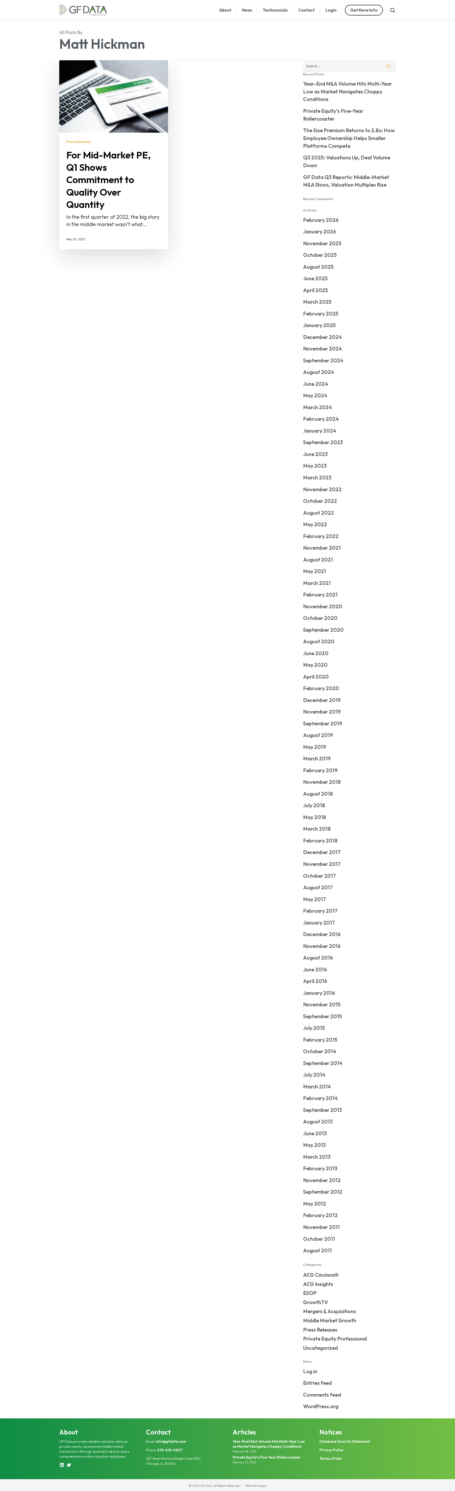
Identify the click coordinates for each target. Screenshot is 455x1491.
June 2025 (315, 278)
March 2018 (317, 828)
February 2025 (320, 313)
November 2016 (322, 946)
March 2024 (317, 407)
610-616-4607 (170, 1450)
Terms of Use (330, 1458)
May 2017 (314, 899)
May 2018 (314, 817)
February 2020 (321, 688)
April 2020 (316, 676)
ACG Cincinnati (320, 1275)
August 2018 (318, 793)
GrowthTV (315, 1302)
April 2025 (315, 290)
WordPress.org (320, 1406)
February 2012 (320, 1215)
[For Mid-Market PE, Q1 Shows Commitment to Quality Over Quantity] (113, 154)
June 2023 (315, 454)
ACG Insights (318, 1284)
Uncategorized (320, 1348)
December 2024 (322, 337)
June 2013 (315, 1133)
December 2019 (322, 700)
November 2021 (322, 547)
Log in (310, 1371)
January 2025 (319, 325)
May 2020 (315, 665)
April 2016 (315, 981)
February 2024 (321, 419)
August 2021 (318, 559)
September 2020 (323, 630)
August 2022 (318, 512)
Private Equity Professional (335, 1338)
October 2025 (320, 255)
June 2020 (315, 653)
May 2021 (314, 571)
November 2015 (322, 1004)
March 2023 (317, 477)
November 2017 (322, 864)
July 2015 (314, 1028)
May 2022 (315, 524)
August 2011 (317, 1250)
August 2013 (318, 1121)
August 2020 (318, 641)
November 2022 (322, 489)
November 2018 (322, 782)
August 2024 (318, 372)
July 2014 (314, 1074)
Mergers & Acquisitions (329, 1311)
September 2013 (322, 1110)
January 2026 (319, 231)
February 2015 (320, 1039)
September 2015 (322, 1016)
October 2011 (319, 1239)
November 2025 (322, 243)
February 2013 (320, 1168)
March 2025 (317, 301)
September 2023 (323, 442)
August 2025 (318, 266)
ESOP (310, 1293)
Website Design (256, 1485)
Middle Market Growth (329, 1320)
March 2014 (317, 1086)
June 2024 (315, 384)
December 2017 (322, 852)
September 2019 (322, 723)
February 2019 (320, 770)
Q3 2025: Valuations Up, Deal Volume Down (346, 161)
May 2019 (314, 747)
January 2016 (319, 993)
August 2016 (318, 957)
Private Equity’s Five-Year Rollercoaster (333, 115)
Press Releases (78, 142)
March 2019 (317, 758)
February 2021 (320, 594)
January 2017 (319, 922)
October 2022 (320, 501)
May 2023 (315, 465)
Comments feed (322, 1394)
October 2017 (319, 876)
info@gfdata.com (171, 1441)
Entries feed (317, 1383)
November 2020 (322, 606)
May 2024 (315, 395)
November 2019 (322, 711)
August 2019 (318, 735)
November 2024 (322, 348)
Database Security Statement (344, 1441)
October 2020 (320, 618)
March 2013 (317, 1156)
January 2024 (319, 430)
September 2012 (322, 1191)
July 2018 (314, 805)
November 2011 (321, 1227)
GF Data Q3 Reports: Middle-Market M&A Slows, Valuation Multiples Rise (346, 181)
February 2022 (321, 536)
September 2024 (323, 360)
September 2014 (322, 1063)
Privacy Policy (331, 1450)
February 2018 (320, 840)
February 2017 (320, 911)
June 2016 (315, 969)
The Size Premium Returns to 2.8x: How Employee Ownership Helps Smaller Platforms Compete (349, 138)
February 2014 (320, 1098)
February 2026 (321, 220)
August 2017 (318, 887)
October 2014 (319, 1051)
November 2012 (322, 1180)
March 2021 (317, 583)
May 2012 (314, 1203)
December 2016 (322, 934)
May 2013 (314, 1145)
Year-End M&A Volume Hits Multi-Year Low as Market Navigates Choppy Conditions (347, 91)
